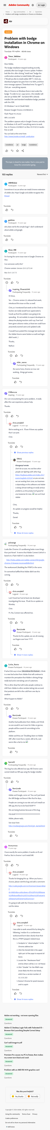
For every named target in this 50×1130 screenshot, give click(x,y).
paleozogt (12, 542)
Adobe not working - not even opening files (21, 1015)
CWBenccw (12, 392)
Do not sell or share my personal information (20, 1123)
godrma (11, 220)
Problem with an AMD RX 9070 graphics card (21, 1070)
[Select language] (33, 5)
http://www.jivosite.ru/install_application (19, 136)
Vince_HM (12, 250)
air (17, 145)
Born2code (21, 629)
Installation (33, 145)
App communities (19, 12)
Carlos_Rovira (13, 664)
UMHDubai (12, 183)
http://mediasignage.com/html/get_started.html (27, 826)
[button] (4, 6)
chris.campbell (18, 423)
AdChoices (11, 1127)
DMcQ (19, 459)
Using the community (12, 1114)
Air (30, 12)
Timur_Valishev (14, 56)
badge (24, 145)
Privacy (34, 1114)
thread (6, 196)
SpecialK (11, 762)
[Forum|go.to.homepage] (19, 5)
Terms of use (26, 1114)
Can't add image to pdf (13, 1042)
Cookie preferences (11, 1118)
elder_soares (22, 362)
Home (8, 12)
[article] (25, 196)
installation (9, 145)
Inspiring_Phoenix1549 (21, 289)
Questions (38, 12)
